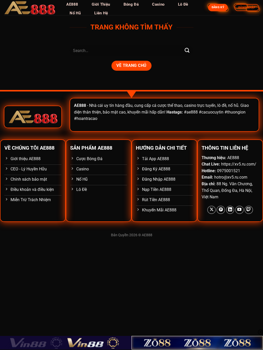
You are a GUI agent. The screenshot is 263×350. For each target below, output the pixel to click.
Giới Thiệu (101, 4)
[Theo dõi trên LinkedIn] (230, 210)
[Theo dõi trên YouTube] (239, 210)
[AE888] (29, 8)
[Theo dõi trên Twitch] (249, 210)
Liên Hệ (101, 13)
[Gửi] (187, 51)
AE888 (72, 4)
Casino (158, 4)
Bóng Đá (131, 4)
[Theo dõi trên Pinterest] (221, 210)
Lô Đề (183, 4)
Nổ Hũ (75, 13)
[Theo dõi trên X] (211, 210)
